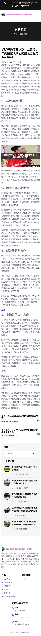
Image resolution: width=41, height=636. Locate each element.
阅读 (38, 420)
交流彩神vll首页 (9, 596)
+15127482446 (12, 3)
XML (25, 579)
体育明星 (7, 589)
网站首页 (7, 579)
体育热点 (7, 586)
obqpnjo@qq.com (29, 3)
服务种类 (7, 593)
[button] (3, 19)
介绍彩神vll (8, 582)
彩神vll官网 (25, 632)
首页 (15, 34)
